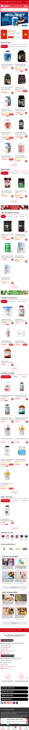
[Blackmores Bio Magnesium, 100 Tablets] (7, 353)
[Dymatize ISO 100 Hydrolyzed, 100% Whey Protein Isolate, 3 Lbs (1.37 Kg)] (7, 147)
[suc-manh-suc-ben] (14, 207)
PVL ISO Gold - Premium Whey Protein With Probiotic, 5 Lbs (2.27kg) (7, 89)
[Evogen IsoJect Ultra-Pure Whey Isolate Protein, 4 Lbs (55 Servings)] (7, 56)
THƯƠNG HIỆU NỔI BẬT (8, 544)
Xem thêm (14, 165)
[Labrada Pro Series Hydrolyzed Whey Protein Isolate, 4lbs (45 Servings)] (21, 79)
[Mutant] (18, 549)
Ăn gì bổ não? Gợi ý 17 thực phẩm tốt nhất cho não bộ (7, 616)
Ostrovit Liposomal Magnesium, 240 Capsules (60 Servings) (21, 342)
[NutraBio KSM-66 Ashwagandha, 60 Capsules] (7, 510)
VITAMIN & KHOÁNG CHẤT (9, 298)
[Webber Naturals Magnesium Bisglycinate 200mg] (21, 311)
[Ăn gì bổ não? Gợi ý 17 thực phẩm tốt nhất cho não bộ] (8, 611)
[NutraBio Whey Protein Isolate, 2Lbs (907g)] (21, 101)
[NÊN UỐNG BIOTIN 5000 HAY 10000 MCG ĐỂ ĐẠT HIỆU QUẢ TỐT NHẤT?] (8, 575)
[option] (4, 549)
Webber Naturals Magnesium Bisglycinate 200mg (21, 321)
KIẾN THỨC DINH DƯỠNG (10, 592)
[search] (2, 9)
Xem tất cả (14, 587)
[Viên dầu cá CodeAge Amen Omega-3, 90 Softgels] (7, 451)
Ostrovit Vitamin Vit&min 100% (15, 719)
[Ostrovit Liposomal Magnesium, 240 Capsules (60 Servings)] (21, 333)
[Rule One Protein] (4, 549)
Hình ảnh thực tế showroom (8, 651)
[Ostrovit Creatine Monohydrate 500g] (21, 247)
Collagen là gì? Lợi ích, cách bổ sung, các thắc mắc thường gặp (20, 580)
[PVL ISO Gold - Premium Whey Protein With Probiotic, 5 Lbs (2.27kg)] (7, 79)
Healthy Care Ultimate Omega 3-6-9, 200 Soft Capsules (20, 461)
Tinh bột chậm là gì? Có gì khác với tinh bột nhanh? (20, 616)
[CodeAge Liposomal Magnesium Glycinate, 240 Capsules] (7, 311)
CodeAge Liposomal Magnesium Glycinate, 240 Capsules (7, 321)
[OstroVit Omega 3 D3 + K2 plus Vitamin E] (7, 475)
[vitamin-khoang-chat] (14, 292)
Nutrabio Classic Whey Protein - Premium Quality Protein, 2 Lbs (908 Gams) (21, 134)
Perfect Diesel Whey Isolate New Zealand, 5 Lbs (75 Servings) (21, 157)
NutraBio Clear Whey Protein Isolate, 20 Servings (6, 134)
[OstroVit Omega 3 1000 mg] (21, 430)
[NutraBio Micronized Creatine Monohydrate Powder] (21, 226)
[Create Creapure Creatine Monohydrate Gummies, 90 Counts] (7, 247)
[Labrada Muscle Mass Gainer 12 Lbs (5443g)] (7, 182)
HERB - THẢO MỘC (6, 497)
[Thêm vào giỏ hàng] (12, 323)
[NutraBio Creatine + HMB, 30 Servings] (7, 226)
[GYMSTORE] (10, 5)
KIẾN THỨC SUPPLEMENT (10, 557)
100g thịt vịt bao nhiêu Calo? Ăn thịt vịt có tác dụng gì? (7, 603)
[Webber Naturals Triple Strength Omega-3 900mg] (7, 409)
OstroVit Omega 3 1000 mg (21, 438)
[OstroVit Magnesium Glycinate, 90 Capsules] (7, 333)
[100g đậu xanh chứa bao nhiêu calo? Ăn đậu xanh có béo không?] (21, 597)
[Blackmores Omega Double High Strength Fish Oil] (21, 409)
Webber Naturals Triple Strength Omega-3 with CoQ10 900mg (20, 397)
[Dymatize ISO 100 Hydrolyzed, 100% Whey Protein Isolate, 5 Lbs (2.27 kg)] (7, 101)
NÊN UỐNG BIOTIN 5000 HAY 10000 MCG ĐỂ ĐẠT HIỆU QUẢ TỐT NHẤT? (8, 580)
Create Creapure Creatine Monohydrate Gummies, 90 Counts (7, 257)
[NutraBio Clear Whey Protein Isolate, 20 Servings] (7, 124)
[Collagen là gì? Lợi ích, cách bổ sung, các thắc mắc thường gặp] (21, 575)
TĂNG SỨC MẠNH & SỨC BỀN (10, 212)
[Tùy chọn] (12, 68)
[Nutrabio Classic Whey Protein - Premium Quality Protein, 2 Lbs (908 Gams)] (21, 124)
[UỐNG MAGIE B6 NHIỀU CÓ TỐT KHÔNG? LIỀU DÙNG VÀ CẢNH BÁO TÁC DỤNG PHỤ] (21, 562)
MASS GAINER (5, 169)
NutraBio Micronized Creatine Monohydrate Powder (20, 236)
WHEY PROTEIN (5, 43)
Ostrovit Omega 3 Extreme (7, 438)
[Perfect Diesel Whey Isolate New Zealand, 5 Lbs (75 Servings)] (21, 147)
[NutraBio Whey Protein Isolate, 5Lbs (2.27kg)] (21, 56)
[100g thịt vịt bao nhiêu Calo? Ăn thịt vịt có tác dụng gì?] (8, 597)
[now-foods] (11, 549)
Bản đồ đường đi (5, 653)
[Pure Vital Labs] (25, 549)
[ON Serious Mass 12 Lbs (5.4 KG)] (21, 182)
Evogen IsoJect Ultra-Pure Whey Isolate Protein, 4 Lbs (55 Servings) (7, 66)
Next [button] (26, 678)
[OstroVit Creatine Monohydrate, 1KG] (7, 269)
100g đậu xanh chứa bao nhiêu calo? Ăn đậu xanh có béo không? (21, 603)
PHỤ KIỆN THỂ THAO (7, 533)
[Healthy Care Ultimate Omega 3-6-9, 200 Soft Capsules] (21, 451)
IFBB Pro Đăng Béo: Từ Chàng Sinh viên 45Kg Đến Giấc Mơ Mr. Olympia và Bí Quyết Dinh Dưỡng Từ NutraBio (7, 567)
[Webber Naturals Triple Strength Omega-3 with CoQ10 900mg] (21, 386)
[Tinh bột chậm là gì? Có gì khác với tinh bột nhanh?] (21, 611)
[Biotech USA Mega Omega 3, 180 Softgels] (7, 386)
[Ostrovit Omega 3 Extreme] (7, 430)
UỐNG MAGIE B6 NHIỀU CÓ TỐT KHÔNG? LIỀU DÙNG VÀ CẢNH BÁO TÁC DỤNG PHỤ (20, 567)
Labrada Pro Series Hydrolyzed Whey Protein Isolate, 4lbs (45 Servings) (21, 89)
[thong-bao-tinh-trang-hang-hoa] (14, 19)
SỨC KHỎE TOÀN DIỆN (7, 373)
